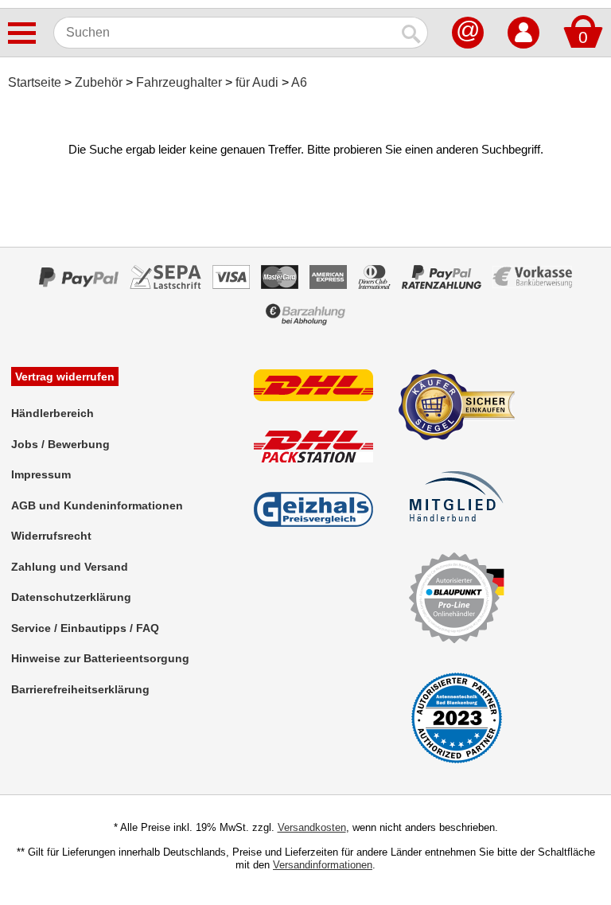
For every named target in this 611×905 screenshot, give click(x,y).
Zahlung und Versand (69, 566)
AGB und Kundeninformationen (97, 505)
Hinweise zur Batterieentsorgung (100, 658)
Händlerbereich (52, 413)
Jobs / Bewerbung (60, 444)
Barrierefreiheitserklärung (80, 689)
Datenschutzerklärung (71, 597)
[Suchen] (412, 33)
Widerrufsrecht (51, 535)
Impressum (41, 474)
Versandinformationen (322, 865)
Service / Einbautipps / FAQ (85, 628)
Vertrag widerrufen (65, 376)
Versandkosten (312, 827)
